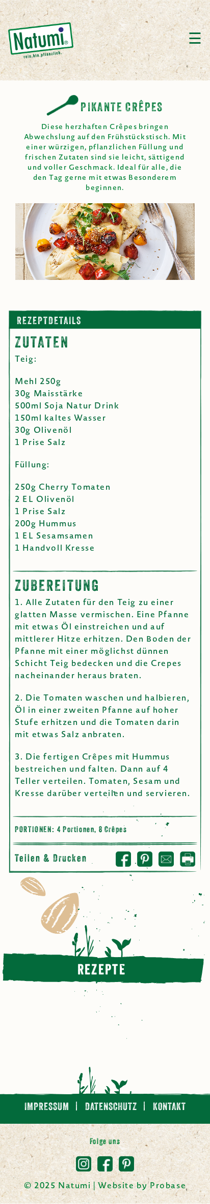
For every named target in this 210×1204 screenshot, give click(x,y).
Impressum (47, 1107)
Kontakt (169, 1107)
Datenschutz (112, 1107)
